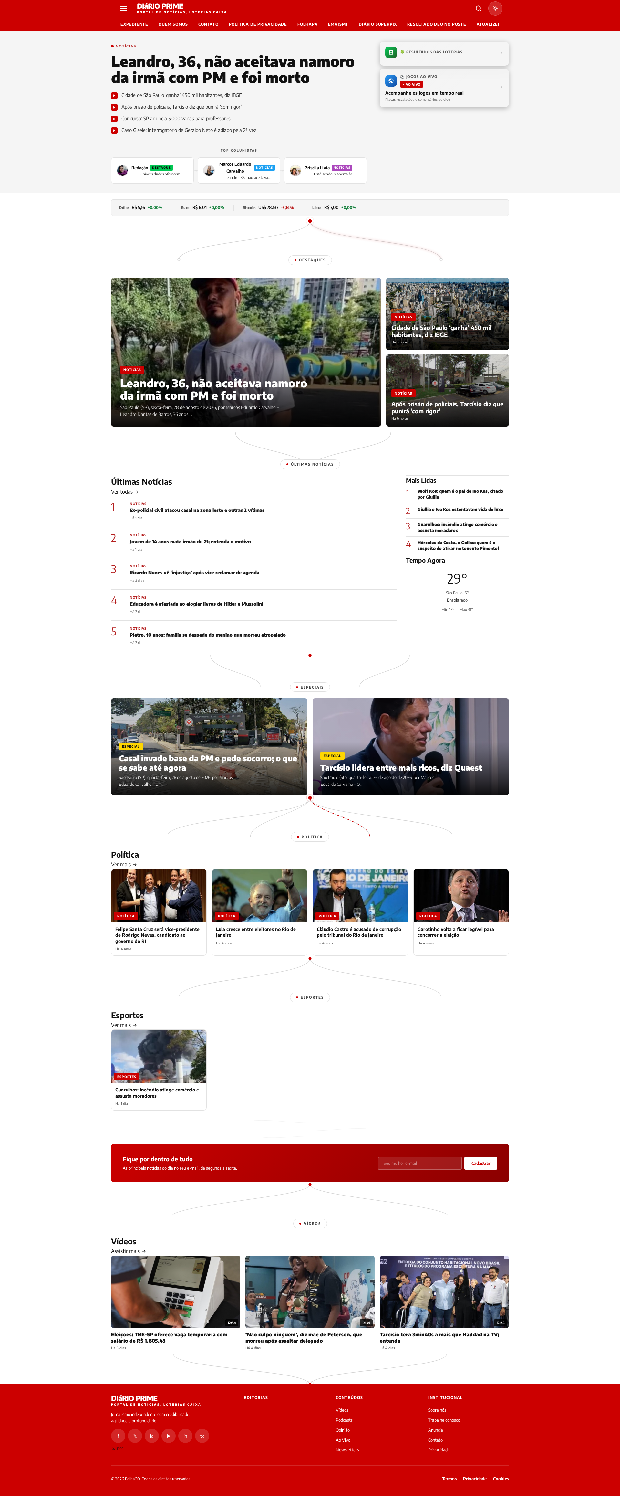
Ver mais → (124, 864)
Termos (449, 1478)
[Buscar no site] (478, 8)
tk (202, 1435)
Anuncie (435, 1430)
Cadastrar (480, 1163)
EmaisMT (338, 24)
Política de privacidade (258, 24)
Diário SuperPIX (378, 24)
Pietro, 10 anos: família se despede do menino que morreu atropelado (208, 634)
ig (151, 1435)
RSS (120, 1448)
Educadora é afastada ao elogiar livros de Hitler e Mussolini (196, 603)
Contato (208, 24)
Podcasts (344, 1420)
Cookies (501, 1478)
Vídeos (342, 1410)
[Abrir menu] (125, 8)
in (185, 1435)
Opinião (343, 1430)
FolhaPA (307, 24)
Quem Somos (173, 24)
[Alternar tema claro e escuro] (495, 8)
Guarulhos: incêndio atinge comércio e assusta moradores (458, 527)
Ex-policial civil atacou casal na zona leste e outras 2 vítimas (197, 510)
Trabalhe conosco (444, 1420)
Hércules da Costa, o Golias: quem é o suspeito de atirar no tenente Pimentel (458, 545)
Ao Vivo (343, 1440)
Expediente (134, 24)
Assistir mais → (128, 1251)
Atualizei (488, 24)
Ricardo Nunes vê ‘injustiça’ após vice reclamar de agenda (194, 572)
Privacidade (439, 1449)
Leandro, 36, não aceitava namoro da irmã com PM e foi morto (233, 69)
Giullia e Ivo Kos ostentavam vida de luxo (460, 509)
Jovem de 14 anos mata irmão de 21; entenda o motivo (190, 541)
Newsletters (347, 1449)
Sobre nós (437, 1410)
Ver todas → (125, 492)
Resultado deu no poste (436, 24)
